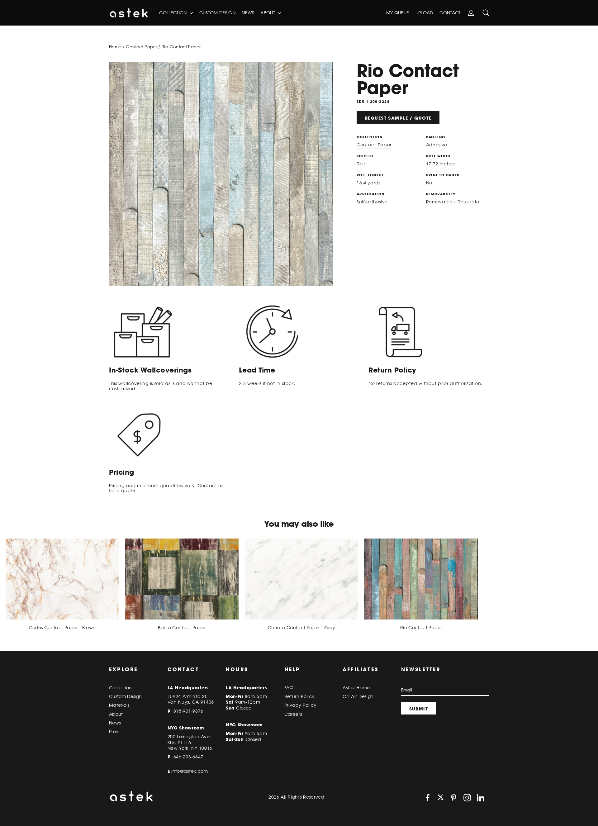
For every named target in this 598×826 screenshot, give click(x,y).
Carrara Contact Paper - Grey (301, 627)
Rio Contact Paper (421, 627)
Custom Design (217, 13)
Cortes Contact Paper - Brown (62, 627)
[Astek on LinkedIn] (480, 797)
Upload (424, 13)
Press (114, 731)
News (248, 13)
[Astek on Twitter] (440, 798)
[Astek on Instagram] (467, 797)
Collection (173, 13)
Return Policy (299, 696)
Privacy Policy (300, 705)
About (268, 13)
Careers (293, 714)
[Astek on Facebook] (427, 797)
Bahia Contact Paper (182, 627)
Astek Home (356, 688)
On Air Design (358, 696)
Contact (449, 13)
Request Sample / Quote (398, 118)
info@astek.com (189, 771)
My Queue (397, 13)
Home (115, 47)
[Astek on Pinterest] (453, 797)
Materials (119, 705)
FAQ (289, 688)
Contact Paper (141, 47)
